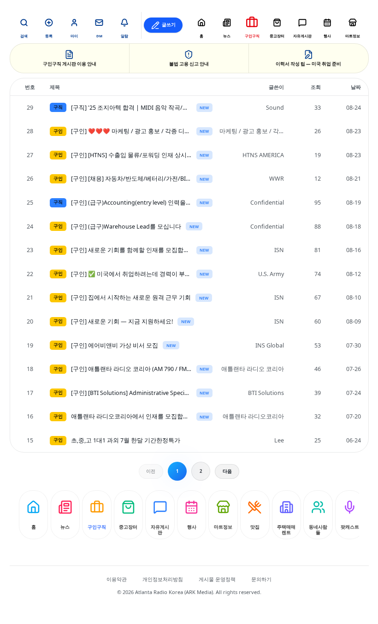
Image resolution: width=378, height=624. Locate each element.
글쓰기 (169, 25)
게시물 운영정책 (217, 579)
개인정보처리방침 (162, 579)
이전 (150, 471)
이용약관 (116, 579)
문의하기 (261, 579)
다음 (227, 471)
